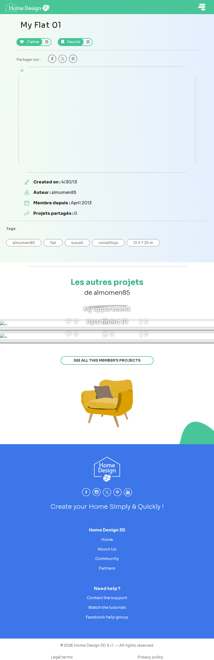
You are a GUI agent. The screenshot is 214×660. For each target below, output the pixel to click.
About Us (107, 549)
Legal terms (62, 657)
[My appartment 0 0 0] (3, 323)
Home (107, 539)
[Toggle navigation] (202, 7)
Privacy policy (150, 657)
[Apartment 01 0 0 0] (3, 336)
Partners (107, 568)
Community (107, 558)
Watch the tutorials (107, 607)
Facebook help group (107, 617)
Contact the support (107, 597)
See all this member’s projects (107, 360)
